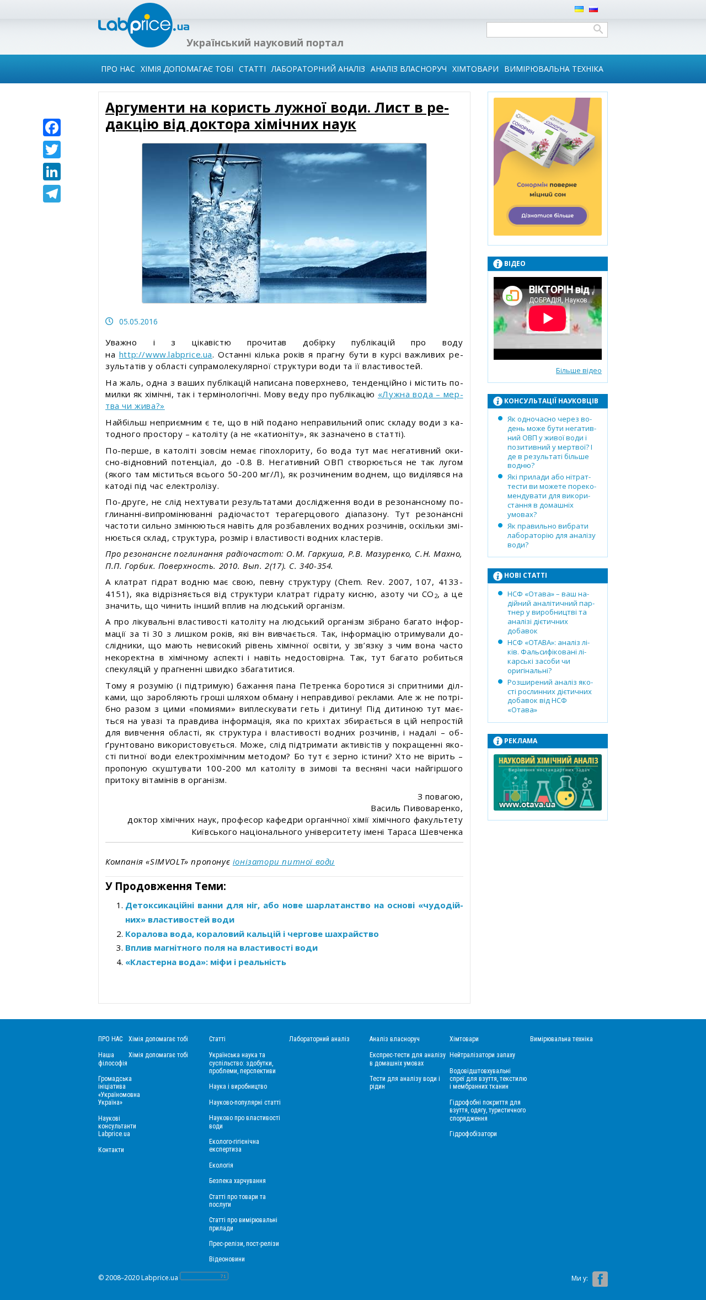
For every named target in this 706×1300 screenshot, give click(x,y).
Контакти (111, 1150)
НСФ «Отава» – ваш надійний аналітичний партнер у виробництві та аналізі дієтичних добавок (551, 612)
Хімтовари (475, 68)
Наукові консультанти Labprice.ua (117, 1126)
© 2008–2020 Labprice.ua (138, 1277)
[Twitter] (52, 149)
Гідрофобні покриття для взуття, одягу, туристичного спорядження (488, 1110)
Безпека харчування (237, 1181)
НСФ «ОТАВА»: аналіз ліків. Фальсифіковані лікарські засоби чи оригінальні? (548, 656)
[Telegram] (52, 194)
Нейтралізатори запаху (482, 1055)
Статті (252, 68)
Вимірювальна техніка (553, 68)
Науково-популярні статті (245, 1102)
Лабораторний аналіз (318, 68)
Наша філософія (112, 1059)
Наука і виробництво (238, 1086)
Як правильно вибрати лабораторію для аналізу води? (551, 535)
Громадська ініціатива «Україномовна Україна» (119, 1090)
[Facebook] (52, 127)
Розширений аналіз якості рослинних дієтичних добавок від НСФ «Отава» (550, 696)
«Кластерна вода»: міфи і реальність (205, 961)
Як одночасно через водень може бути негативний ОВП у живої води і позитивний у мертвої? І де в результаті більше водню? (551, 442)
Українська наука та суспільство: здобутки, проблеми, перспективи (242, 1063)
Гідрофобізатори (473, 1134)
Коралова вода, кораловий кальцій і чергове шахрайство (252, 933)
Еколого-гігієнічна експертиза (234, 1145)
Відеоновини (227, 1259)
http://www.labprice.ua (165, 354)
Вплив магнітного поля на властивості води (221, 947)
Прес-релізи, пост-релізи (244, 1244)
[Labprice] (143, 44)
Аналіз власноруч (409, 68)
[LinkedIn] (52, 172)
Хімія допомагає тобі (187, 68)
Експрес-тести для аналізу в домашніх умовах (408, 1059)
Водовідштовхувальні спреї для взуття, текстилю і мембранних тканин (488, 1079)
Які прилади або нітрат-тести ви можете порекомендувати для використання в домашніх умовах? (551, 495)
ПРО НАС (118, 68)
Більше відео (579, 370)
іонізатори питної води (284, 861)
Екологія (221, 1165)
